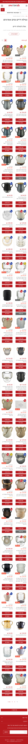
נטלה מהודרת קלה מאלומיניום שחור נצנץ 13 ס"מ (21, 198)
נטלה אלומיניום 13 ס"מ (7, 197)
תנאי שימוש (12, 740)
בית (26, 16)
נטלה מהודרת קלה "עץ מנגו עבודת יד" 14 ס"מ (7, 61)
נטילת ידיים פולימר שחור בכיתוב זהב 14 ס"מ (8, 524)
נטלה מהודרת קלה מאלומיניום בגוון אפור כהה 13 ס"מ (21, 143)
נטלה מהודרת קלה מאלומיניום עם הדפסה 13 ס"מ (7, 552)
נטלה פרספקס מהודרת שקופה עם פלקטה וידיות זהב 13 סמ (7, 88)
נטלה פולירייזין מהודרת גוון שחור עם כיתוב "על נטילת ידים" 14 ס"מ (21, 388)
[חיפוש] (3, 9)
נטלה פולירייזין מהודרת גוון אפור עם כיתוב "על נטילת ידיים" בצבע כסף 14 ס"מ (21, 580)
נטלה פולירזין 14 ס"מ (21, 689)
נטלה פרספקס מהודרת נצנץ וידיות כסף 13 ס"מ (7, 305)
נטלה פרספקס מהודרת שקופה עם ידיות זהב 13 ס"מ (21, 609)
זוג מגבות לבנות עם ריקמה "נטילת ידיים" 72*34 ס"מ (21, 415)
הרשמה (6, 732)
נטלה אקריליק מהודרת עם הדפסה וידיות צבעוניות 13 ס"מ (7, 388)
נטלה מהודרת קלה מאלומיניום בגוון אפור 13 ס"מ (7, 115)
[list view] (2, 40)
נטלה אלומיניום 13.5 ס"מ (8, 635)
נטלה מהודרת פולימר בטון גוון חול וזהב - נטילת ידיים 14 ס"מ (7, 334)
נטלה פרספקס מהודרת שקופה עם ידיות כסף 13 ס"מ (21, 306)
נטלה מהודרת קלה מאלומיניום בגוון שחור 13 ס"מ (7, 171)
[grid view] (5, 40)
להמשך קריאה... (14, 34)
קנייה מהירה (20, 64)
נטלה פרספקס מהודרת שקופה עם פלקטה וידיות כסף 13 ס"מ (21, 88)
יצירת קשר (7, 740)
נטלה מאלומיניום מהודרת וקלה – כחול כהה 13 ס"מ (7, 143)
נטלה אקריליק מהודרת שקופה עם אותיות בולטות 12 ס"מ (7, 662)
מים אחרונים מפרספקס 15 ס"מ (7, 225)
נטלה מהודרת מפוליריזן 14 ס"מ (21, 361)
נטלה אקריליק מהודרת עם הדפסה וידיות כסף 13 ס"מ (21, 279)
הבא (9, 702)
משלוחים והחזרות (19, 740)
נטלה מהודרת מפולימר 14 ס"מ (21, 61)
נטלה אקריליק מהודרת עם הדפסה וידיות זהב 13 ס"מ (7, 279)
